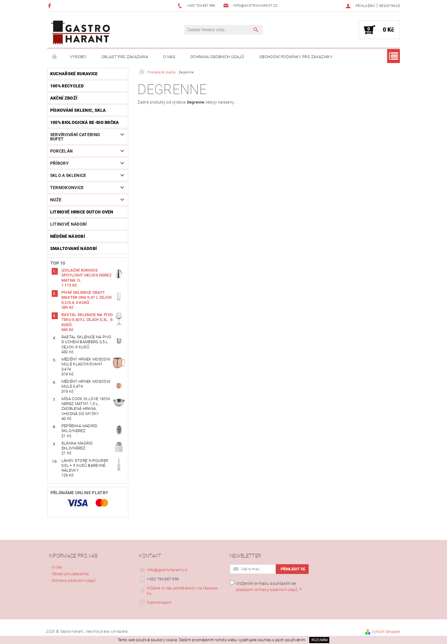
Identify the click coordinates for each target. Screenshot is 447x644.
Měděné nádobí (67, 236)
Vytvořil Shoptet (386, 631)
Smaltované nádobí (73, 248)
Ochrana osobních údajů (217, 57)
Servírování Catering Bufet (75, 136)
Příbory (59, 163)
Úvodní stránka (54, 57)
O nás (169, 57)
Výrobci (78, 57)
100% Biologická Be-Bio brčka (84, 122)
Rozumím (319, 640)
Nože (55, 199)
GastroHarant (159, 602)
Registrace (389, 6)
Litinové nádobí (68, 224)
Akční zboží (64, 98)
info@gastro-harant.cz (167, 570)
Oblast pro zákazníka (125, 57)
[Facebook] (50, 5)
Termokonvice (67, 187)
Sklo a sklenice (68, 175)
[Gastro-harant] (80, 33)
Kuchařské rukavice (74, 73)
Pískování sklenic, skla (78, 110)
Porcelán (61, 151)
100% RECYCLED (67, 85)
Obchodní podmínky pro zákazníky (296, 57)
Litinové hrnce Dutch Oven (81, 211)
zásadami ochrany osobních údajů (266, 589)
